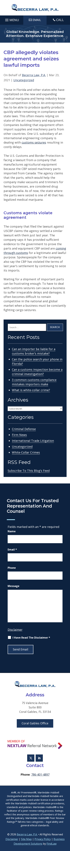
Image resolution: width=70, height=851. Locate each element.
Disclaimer (15, 630)
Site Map (26, 839)
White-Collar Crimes (26, 452)
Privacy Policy (43, 839)
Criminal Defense (24, 429)
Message (13, 586)
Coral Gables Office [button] (35, 723)
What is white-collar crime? (31, 390)
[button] (11, 19)
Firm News (19, 435)
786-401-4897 (40, 774)
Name (12, 531)
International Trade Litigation (33, 441)
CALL (60, 20)
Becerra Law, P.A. (34, 75)
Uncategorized (23, 80)
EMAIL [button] (37, 20)
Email (12, 549)
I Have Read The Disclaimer (31, 637)
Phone (12, 568)
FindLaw (51, 843)
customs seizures (34, 142)
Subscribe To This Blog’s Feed (29, 471)
